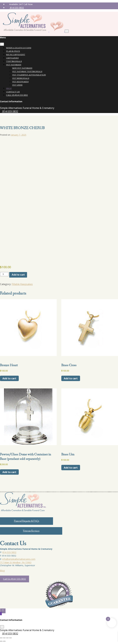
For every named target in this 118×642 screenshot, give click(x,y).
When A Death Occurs (18, 48)
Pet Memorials (20, 78)
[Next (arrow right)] (4, 641)
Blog (2, 570)
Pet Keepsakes (20, 81)
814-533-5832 (16, 7)
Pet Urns (17, 85)
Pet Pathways (13, 65)
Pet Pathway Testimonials (27, 71)
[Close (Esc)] (10, 637)
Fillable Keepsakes (22, 284)
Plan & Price (13, 51)
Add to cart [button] (9, 378)
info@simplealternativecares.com (18, 559)
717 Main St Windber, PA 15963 (15, 562)
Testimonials (14, 61)
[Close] (2, 44)
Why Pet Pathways (22, 68)
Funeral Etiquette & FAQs (26, 521)
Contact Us (13, 92)
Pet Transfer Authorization (29, 75)
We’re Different (15, 54)
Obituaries (12, 58)
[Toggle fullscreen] (4, 637)
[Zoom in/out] (1, 637)
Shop (9, 88)
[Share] (7, 637)
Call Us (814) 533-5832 (17, 95)
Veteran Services (31, 531)
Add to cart (18, 274)
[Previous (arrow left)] (1, 641)
